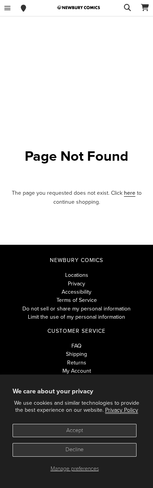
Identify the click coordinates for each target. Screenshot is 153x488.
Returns (76, 362)
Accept (74, 430)
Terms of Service (76, 300)
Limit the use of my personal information (76, 317)
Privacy (76, 283)
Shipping (76, 354)
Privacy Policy (121, 410)
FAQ (76, 346)
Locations (76, 275)
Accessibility (76, 292)
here (129, 193)
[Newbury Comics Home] (78, 7)
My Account (76, 371)
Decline (75, 449)
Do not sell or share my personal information (76, 308)
